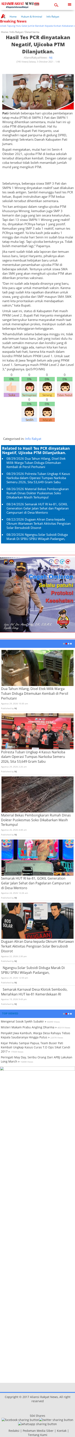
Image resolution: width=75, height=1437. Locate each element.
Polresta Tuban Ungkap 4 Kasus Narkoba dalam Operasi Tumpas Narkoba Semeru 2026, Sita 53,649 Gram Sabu (38, 478)
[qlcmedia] (7, 1431)
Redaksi (14, 1431)
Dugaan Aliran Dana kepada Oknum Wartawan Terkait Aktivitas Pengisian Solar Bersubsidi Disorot (38, 523)
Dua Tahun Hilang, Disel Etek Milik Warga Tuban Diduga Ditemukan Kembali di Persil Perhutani (36, 462)
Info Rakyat (52, 16)
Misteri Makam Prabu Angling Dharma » (29, 1027)
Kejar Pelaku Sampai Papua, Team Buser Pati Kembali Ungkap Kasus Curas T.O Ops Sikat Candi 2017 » (35, 1047)
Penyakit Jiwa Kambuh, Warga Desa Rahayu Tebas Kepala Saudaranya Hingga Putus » (35, 1035)
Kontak (61, 1431)
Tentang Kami (37, 1435)
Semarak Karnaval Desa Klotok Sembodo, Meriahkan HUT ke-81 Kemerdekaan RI (34, 991)
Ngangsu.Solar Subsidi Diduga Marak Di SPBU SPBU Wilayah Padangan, (37, 536)
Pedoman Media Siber (38, 1431)
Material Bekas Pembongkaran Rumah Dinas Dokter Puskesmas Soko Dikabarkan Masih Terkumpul (37, 493)
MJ (50, 57)
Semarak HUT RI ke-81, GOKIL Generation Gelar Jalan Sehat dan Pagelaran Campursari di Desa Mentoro (37, 508)
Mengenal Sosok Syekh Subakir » (23, 1021)
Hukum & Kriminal (31, 16)
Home (13, 16)
